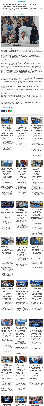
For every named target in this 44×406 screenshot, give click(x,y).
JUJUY (4, 14)
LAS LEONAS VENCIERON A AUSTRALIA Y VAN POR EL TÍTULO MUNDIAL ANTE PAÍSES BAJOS (36, 332)
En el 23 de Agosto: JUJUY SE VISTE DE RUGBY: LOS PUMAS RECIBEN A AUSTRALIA (22, 292)
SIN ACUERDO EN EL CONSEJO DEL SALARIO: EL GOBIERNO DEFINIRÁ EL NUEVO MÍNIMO (7, 292)
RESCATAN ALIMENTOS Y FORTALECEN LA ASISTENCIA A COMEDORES (6, 330)
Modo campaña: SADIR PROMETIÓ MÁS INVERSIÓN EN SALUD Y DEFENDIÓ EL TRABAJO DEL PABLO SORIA (7, 173)
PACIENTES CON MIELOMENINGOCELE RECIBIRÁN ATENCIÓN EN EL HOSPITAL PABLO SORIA (36, 369)
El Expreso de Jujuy (20, 14)
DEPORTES (22, 284)
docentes (6, 107)
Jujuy (10, 107)
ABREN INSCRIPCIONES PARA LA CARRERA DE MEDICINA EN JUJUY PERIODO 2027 (37, 173)
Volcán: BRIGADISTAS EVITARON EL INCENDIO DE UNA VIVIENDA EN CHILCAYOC (22, 129)
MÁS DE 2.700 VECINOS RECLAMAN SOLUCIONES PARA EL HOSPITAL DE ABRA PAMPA (22, 173)
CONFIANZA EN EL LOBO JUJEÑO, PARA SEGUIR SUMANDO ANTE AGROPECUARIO (22, 249)
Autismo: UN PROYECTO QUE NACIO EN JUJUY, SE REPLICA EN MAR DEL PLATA (22, 212)
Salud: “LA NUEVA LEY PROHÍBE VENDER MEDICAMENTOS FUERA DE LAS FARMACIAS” (37, 129)
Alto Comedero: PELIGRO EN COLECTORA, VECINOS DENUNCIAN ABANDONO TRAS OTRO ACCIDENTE (7, 130)
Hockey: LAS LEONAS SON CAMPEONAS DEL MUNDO (7, 212)
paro (12, 107)
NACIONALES (7, 284)
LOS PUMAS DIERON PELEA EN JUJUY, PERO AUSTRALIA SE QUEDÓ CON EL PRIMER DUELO (37, 292)
